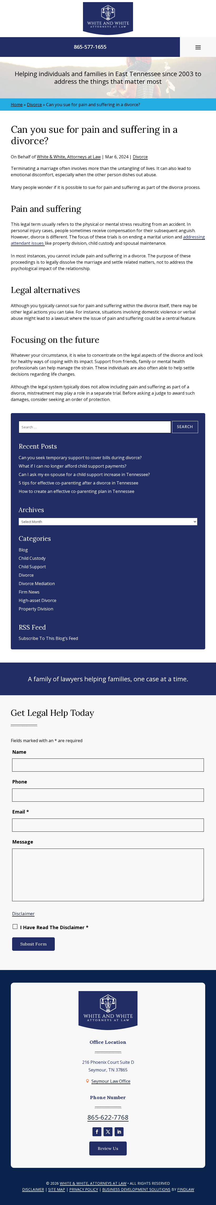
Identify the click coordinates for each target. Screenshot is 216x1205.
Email (20, 812)
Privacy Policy (83, 1189)
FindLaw (185, 1189)
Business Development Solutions (136, 1189)
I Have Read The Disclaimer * (54, 927)
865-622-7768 (108, 1117)
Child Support (32, 567)
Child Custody (32, 558)
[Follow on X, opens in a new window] (108, 1131)
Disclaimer (23, 913)
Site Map (56, 1189)
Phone (19, 781)
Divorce (140, 157)
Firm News (29, 592)
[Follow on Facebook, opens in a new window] (96, 1131)
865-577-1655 (90, 46)
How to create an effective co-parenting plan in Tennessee (76, 491)
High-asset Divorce (37, 600)
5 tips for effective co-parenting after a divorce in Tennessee (78, 483)
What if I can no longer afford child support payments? (72, 466)
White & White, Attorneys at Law (69, 157)
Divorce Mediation (37, 583)
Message (22, 842)
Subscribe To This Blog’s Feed (48, 638)
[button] (198, 47)
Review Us (108, 1148)
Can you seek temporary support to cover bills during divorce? (80, 458)
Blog (23, 550)
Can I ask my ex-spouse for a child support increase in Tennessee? (84, 474)
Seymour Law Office (110, 1081)
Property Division (36, 609)
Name (19, 752)
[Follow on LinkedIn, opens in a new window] (119, 1131)
